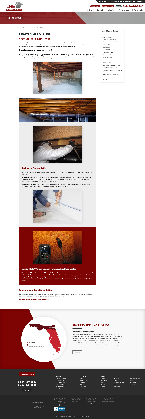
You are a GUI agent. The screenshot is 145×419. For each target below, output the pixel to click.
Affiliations (116, 378)
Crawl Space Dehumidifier (110, 67)
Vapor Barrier (106, 44)
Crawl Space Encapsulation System (112, 42)
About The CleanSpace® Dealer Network (111, 75)
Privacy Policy (132, 384)
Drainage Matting (107, 54)
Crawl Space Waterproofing (110, 39)
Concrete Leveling (60, 382)
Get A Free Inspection (27, 374)
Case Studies (83, 388)
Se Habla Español (95, 6)
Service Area (125, 10)
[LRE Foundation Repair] (14, 6)
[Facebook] (33, 407)
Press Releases (132, 382)
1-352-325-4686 (27, 384)
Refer (115, 384)
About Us (111, 10)
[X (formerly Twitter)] (37, 407)
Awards (103, 384)
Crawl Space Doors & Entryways (111, 65)
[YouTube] (35, 407)
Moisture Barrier (107, 57)
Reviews (82, 384)
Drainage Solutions (60, 388)
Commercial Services (61, 386)
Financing (116, 380)
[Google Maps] (43, 407)
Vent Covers (106, 60)
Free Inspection (138, 10)
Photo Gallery (105, 79)
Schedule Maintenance (107, 6)
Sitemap (103, 386)
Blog (102, 382)
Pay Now (118, 6)
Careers (131, 380)
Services (89, 10)
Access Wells (106, 49)
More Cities (77, 352)
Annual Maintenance (119, 382)
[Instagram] (39, 407)
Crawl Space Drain (108, 52)
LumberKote (106, 47)
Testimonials (83, 382)
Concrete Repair (60, 380)
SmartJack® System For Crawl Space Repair (112, 70)
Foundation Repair (60, 384)
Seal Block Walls (107, 62)
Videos (81, 378)
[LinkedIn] (41, 407)
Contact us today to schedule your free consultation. (34, 299)
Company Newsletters (134, 378)
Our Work (100, 10)
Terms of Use (117, 386)
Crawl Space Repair (110, 31)
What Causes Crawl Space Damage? (111, 34)
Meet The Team (104, 380)
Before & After (83, 380)
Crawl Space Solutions (107, 37)
